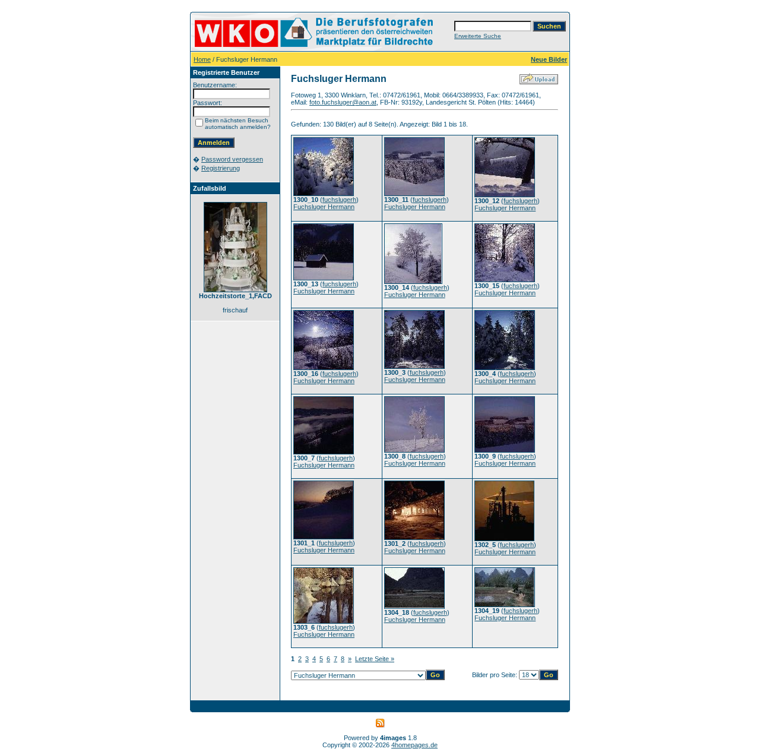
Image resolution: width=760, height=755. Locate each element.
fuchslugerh (339, 199)
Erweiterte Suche (477, 36)
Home (202, 59)
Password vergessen (232, 159)
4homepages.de (414, 744)
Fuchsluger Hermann (323, 206)
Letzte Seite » (374, 658)
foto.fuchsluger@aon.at (342, 102)
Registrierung (220, 168)
